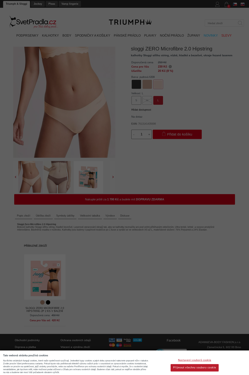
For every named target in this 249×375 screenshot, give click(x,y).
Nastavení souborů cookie (194, 360)
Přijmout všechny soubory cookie (194, 367)
